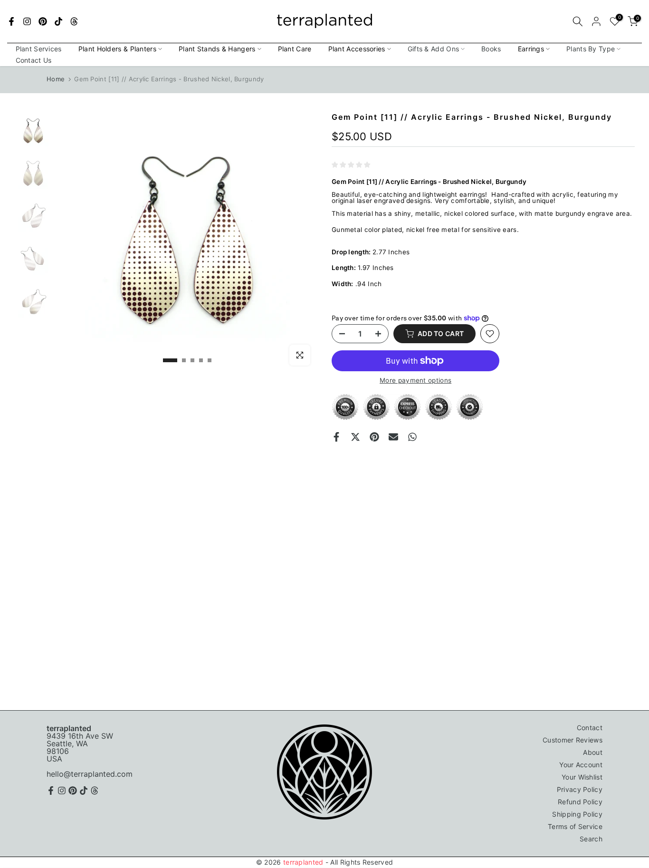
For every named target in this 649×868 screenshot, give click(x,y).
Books (491, 49)
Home (56, 79)
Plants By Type (590, 49)
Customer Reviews (572, 740)
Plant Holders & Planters (117, 49)
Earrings (531, 49)
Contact (589, 727)
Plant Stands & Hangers (217, 49)
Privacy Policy (579, 789)
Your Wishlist (582, 777)
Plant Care (295, 49)
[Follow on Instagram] (27, 21)
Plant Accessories (356, 49)
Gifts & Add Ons (433, 49)
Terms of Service (575, 826)
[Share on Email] (393, 437)
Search (591, 839)
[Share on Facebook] (336, 437)
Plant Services (39, 49)
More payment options (415, 380)
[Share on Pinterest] (374, 437)
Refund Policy (580, 802)
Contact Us (34, 60)
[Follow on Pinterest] (42, 21)
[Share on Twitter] (355, 437)
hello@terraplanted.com (90, 774)
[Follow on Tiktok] (58, 21)
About (592, 752)
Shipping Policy (577, 814)
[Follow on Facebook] (11, 21)
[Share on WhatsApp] (412, 437)
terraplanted (303, 862)
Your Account (580, 765)
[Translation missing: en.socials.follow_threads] (74, 21)
